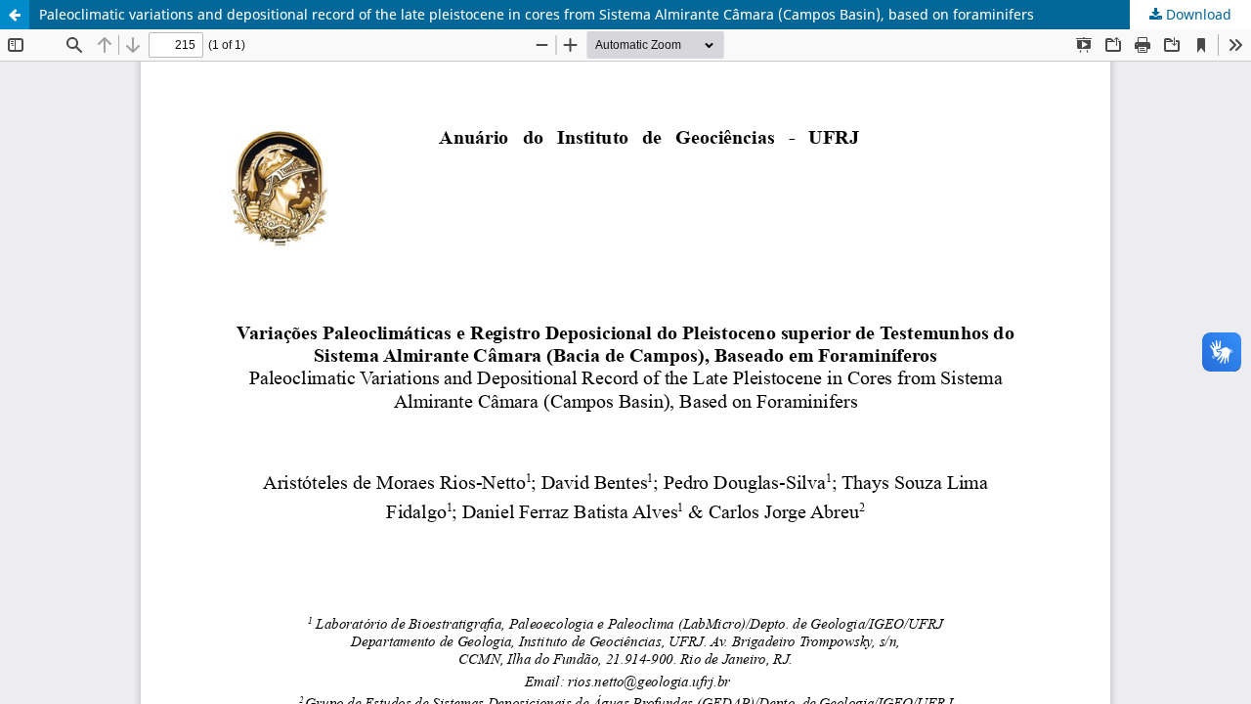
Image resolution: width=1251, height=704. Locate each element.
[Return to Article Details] (14, 14)
